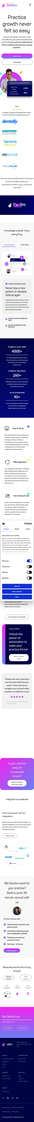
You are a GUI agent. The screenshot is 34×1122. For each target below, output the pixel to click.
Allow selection (17, 591)
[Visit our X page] (3, 1098)
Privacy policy (15, 1111)
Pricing (4, 1064)
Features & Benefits (8, 1059)
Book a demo (22, 1059)
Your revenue (9, 245)
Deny (17, 597)
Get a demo (17, 62)
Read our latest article (19, 658)
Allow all (17, 586)
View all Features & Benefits (17, 617)
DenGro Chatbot (23, 1081)
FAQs (3, 1067)
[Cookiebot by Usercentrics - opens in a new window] (24, 524)
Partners (20, 1078)
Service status (6, 1107)
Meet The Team (6, 1078)
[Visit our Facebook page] (8, 1098)
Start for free (22, 1061)
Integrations (5, 1061)
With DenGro (26, 978)
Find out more (10, 836)
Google (6, 112)
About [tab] (28, 529)
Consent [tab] (6, 529)
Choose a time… (12, 950)
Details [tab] (17, 529)
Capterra (20, 112)
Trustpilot (12, 112)
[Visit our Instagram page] (12, 1098)
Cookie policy (6, 1111)
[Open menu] (30, 4)
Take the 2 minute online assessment (17, 783)
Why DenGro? (6, 1076)
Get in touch (5, 1091)
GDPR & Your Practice (18, 1107)
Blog (19, 1076)
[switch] (29, 566)
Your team (24, 245)
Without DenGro (8, 978)
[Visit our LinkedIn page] (17, 1098)
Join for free (17, 56)
